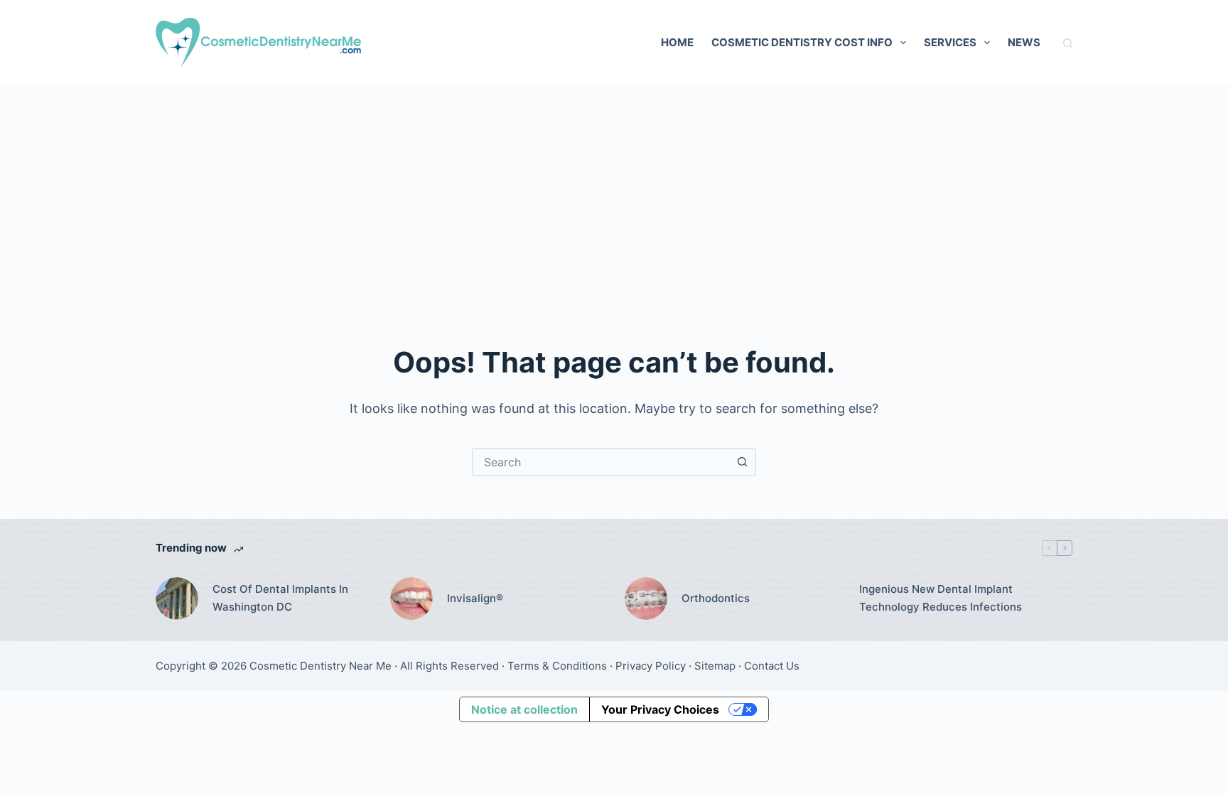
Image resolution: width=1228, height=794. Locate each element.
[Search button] (742, 462)
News (1024, 42)
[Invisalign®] (411, 598)
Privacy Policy (650, 665)
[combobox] (601, 462)
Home (677, 42)
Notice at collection (524, 709)
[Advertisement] (614, 191)
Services (950, 42)
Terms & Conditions (557, 665)
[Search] (1067, 43)
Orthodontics (716, 598)
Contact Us (771, 665)
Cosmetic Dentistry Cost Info (802, 42)
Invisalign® (475, 598)
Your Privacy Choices (660, 709)
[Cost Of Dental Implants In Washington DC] (177, 598)
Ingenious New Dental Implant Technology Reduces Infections (940, 597)
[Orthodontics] (646, 598)
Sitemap (715, 665)
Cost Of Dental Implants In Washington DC (280, 597)
